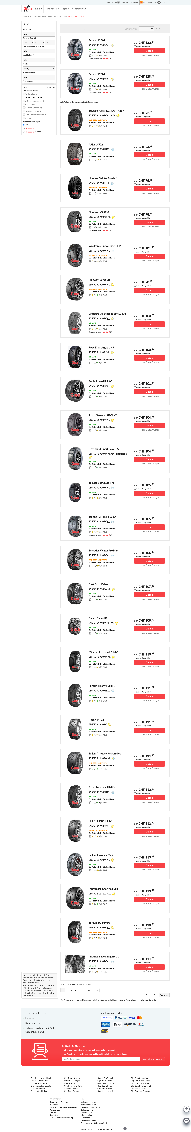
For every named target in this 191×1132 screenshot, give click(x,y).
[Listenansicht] (156, 28)
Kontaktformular (105, 1129)
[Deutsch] (141, 2)
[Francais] (144, 2)
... (84, 990)
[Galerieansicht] (159, 28)
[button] (186, 1109)
